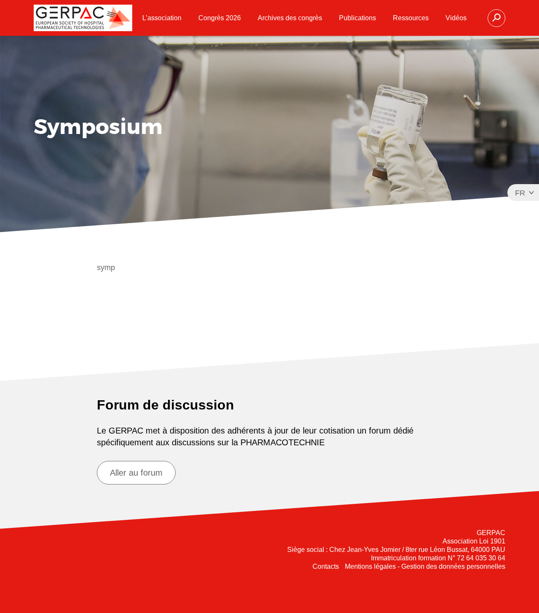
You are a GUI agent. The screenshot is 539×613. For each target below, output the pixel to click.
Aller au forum (136, 472)
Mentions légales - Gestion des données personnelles (425, 566)
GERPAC (83, 18)
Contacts (325, 566)
